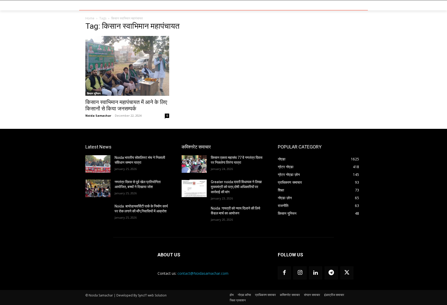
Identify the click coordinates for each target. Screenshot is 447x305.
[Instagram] (299, 272)
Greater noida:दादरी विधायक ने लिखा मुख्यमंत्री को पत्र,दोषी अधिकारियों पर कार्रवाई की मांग (236, 187)
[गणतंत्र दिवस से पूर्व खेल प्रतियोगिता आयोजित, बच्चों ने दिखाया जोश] (97, 188)
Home (89, 18)
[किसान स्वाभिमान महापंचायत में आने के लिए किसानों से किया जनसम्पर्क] (127, 66)
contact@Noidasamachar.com (202, 273)
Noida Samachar (98, 115)
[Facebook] (284, 272)
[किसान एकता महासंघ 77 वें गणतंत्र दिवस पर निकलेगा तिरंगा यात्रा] (194, 164)
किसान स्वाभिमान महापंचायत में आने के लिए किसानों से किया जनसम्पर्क (126, 105)
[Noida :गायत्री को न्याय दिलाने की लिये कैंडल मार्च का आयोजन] (194, 215)
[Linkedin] (315, 272)
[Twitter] (346, 272)
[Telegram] (331, 272)
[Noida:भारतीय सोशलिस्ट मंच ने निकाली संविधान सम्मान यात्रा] (97, 164)
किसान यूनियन (94, 93)
